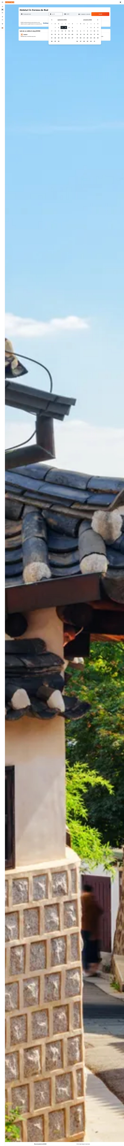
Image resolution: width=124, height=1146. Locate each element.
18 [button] (65, 34)
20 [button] (72, 34)
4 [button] (65, 27)
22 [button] (55, 38)
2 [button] (58, 27)
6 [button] (72, 27)
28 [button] (51, 41)
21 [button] (51, 38)
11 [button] (65, 31)
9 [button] (58, 31)
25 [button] (65, 38)
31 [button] (94, 41)
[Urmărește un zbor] (2, 19)
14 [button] (51, 34)
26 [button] (69, 38)
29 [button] (55, 41)
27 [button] (72, 38)
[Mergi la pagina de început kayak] (9, 2)
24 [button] (62, 38)
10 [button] (62, 31)
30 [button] (58, 41)
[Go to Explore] (2, 16)
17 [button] (62, 34)
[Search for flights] (2, 6)
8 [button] (55, 31)
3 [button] (94, 27)
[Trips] (2, 23)
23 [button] (58, 38)
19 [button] (69, 34)
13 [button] (72, 31)
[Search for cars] (2, 12)
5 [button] (77, 31)
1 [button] (87, 27)
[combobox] (35, 14)
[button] (2, 2)
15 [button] (55, 34)
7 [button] (51, 31)
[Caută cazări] (2, 9)
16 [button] (58, 34)
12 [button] (69, 31)
